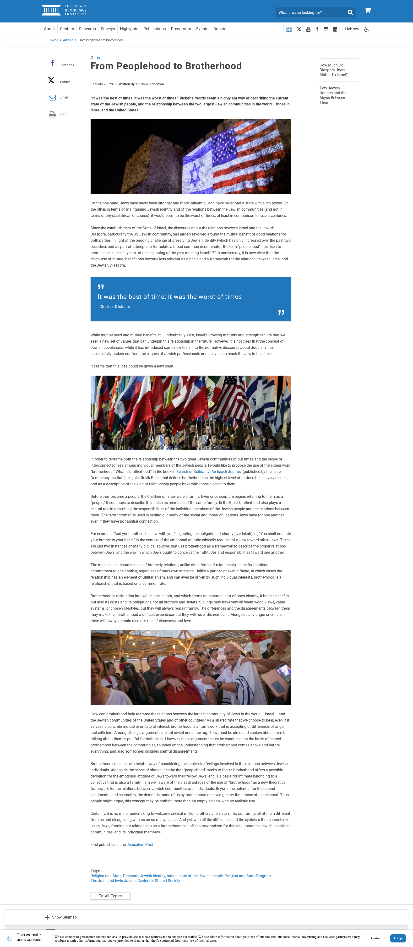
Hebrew (352, 29)
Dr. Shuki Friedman (150, 84)
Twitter (65, 82)
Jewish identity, (153, 876)
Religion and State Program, (248, 876)
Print (63, 114)
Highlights (129, 28)
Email (64, 97)
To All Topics (110, 896)
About (49, 28)
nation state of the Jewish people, (195, 876)
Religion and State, (106, 876)
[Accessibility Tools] (366, 29)
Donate (219, 28)
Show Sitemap (64, 917)
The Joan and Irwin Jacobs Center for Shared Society (135, 880)
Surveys (108, 28)
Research (87, 28)
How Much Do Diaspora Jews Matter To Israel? (334, 70)
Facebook (67, 65)
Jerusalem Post (140, 844)
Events (202, 28)
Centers (67, 28)
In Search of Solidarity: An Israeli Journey (207, 471)
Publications (154, 28)
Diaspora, (131, 876)
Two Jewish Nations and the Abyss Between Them (333, 95)
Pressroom (181, 28)
